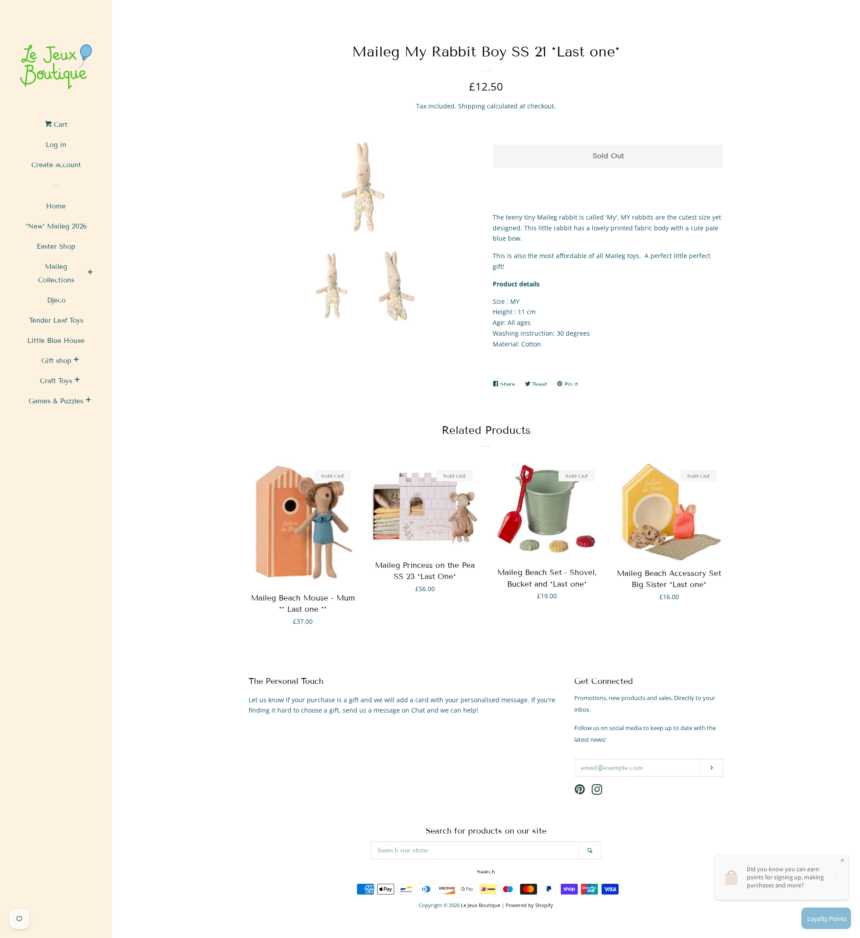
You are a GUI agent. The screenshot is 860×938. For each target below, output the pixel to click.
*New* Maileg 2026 (56, 226)
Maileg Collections (56, 273)
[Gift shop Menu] (76, 360)
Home (56, 206)
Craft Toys (56, 381)
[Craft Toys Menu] (77, 381)
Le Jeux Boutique (480, 905)
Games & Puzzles (56, 401)
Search (486, 871)
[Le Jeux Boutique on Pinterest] (579, 791)
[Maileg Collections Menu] (90, 273)
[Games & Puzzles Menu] (88, 401)
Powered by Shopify (529, 905)
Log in (56, 145)
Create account (56, 165)
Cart (60, 125)
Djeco (56, 300)
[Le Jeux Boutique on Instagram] (597, 791)
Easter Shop (56, 246)
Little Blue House (56, 341)
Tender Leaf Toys (56, 320)
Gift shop (56, 361)
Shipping (471, 106)
